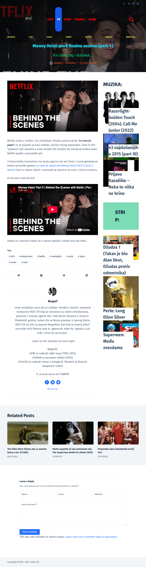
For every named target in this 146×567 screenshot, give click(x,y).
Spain (81, 256)
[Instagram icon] (58, 382)
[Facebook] (129, 4)
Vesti (85, 63)
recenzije (11, 37)
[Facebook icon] (47, 382)
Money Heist (26, 256)
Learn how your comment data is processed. (91, 536)
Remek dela (130, 37)
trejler (13, 262)
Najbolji (108, 37)
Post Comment (29, 532)
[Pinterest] (64, 275)
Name (24, 494)
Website (98, 494)
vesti (24, 262)
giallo (49, 37)
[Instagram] (138, 4)
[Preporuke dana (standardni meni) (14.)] (118, 433)
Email (61, 494)
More (92, 19)
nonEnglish (55, 256)
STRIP (67, 19)
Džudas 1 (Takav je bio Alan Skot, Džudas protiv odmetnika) (116, 260)
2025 (31, 37)
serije (69, 256)
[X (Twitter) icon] (52, 382)
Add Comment (29, 504)
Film (50, 19)
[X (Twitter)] (133, 4)
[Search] (131, 19)
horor (68, 37)
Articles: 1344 (52, 389)
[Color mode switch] (124, 4)
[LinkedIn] (86, 275)
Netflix (88, 37)
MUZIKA (80, 19)
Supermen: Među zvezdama (113, 341)
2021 (12, 256)
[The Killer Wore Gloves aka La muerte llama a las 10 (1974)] (27, 433)
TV (58, 19)
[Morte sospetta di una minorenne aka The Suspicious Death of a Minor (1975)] (72, 433)
